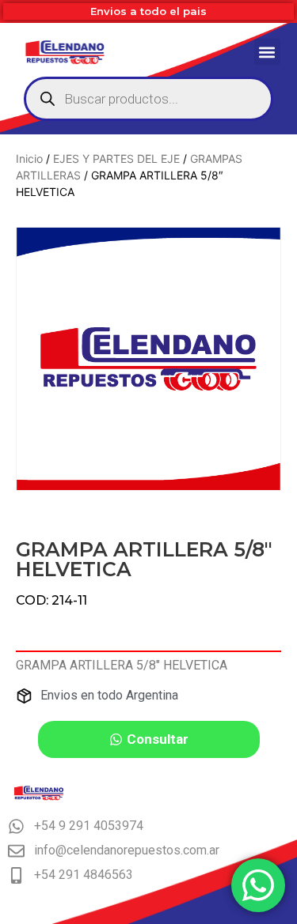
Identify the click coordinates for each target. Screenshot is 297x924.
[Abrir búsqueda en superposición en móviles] (148, 99)
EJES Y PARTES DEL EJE (116, 158)
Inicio (29, 158)
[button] (267, 52)
